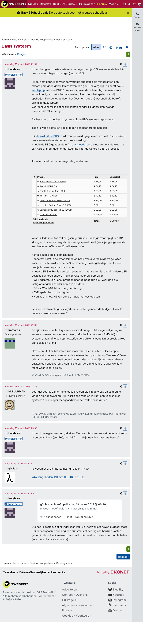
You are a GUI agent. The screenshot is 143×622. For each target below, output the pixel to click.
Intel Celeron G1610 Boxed (53, 181)
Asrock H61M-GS (48, 186)
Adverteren (69, 589)
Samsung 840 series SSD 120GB (56, 209)
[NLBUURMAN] (10, 405)
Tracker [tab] (137, 17)
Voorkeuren (83, 615)
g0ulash (13, 468)
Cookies (67, 615)
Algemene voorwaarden (77, 605)
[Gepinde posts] (127, 47)
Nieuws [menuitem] (33, 4)
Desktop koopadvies (41, 39)
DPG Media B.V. (46, 592)
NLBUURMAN (16, 391)
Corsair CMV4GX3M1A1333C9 (55, 200)
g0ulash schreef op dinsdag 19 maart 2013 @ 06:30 (73, 504)
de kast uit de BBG (47, 136)
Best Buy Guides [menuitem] (64, 4)
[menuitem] (124, 4)
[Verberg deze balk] (128, 13)
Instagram (119, 600)
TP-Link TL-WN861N (50, 195)
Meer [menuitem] (112, 4)
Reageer (22, 54)
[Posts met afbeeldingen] (111, 47)
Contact (67, 594)
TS (104, 47)
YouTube (118, 594)
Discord (118, 610)
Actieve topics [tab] (137, 28)
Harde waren (19, 39)
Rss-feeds (119, 605)
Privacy (67, 610)
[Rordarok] (10, 343)
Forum (5, 39)
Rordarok (14, 330)
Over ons (82, 594)
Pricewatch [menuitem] (87, 4)
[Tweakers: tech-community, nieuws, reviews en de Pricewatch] (13, 4)
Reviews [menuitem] (45, 4)
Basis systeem (64, 39)
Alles (96, 47)
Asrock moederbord (80, 144)
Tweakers (9, 592)
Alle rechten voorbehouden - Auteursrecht (29, 596)
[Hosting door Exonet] (113, 572)
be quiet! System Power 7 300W (55, 205)
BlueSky (118, 589)
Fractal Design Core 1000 (52, 191)
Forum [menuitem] (102, 4)
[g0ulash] (10, 477)
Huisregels (69, 600)
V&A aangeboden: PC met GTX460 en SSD (58, 477)
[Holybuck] (10, 83)
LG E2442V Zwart (48, 214)
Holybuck (14, 69)
